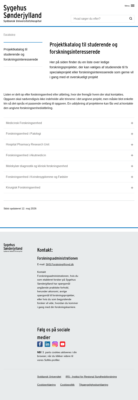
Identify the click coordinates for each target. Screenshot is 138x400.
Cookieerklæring (46, 384)
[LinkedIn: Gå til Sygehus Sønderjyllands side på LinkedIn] (47, 346)
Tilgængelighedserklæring (93, 384)
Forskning (9, 34)
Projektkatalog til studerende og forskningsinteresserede (21, 54)
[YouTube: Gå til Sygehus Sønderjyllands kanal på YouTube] (62, 346)
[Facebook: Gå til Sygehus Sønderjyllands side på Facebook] (40, 346)
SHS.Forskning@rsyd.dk (60, 264)
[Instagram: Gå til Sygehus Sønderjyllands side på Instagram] (55, 346)
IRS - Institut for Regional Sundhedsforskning (91, 376)
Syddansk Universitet (49, 376)
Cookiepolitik (67, 384)
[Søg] (130, 18)
